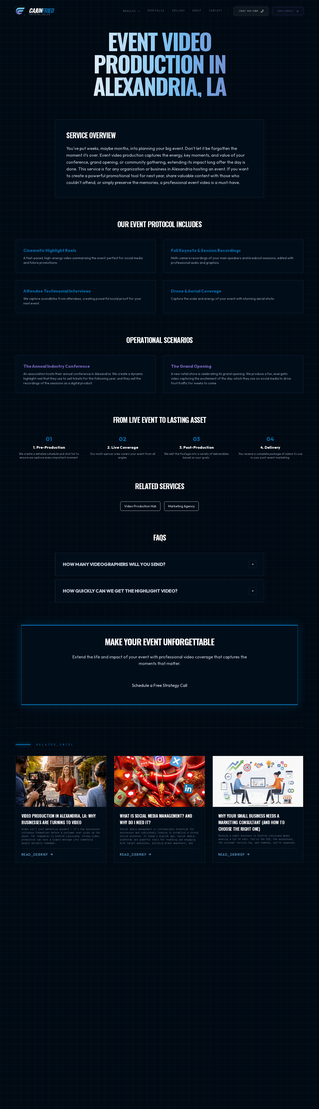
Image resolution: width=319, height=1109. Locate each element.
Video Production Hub (140, 506)
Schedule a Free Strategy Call (159, 685)
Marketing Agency (181, 506)
